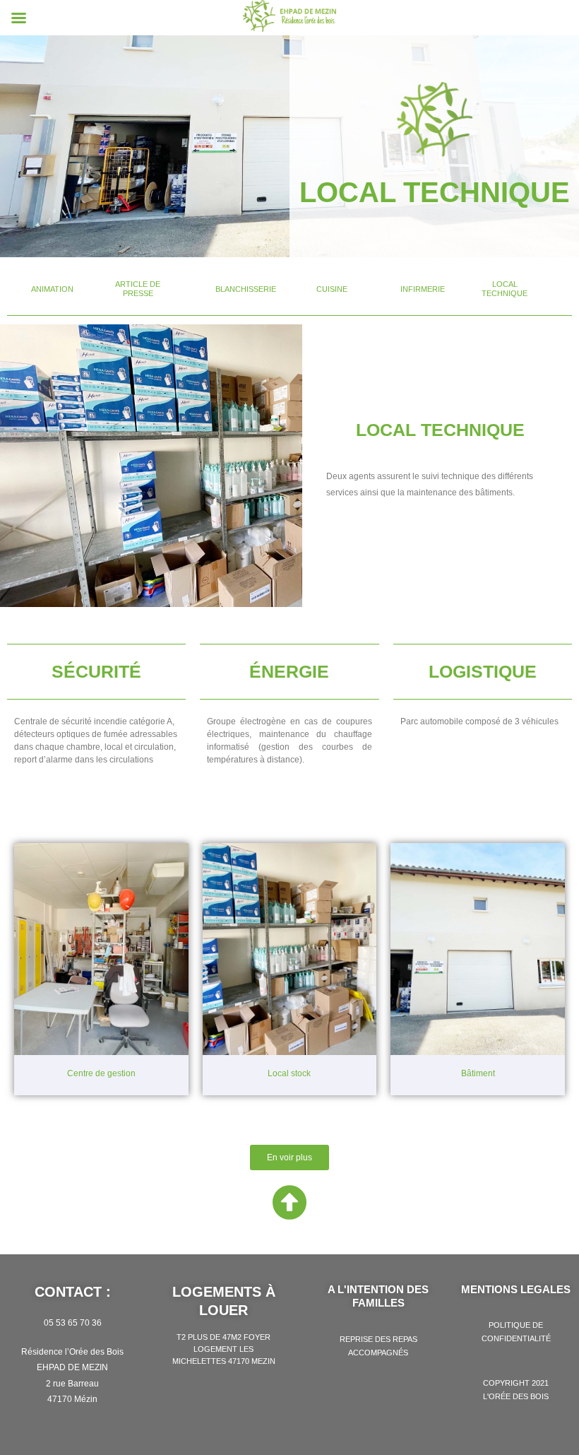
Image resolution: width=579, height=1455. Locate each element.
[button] (52, 289)
